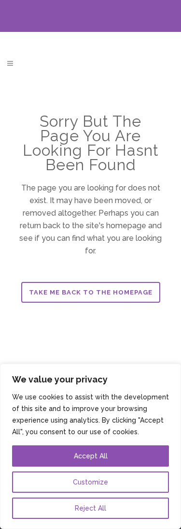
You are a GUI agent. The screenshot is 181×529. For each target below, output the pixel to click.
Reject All (90, 508)
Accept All (91, 456)
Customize (90, 482)
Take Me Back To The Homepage (91, 292)
